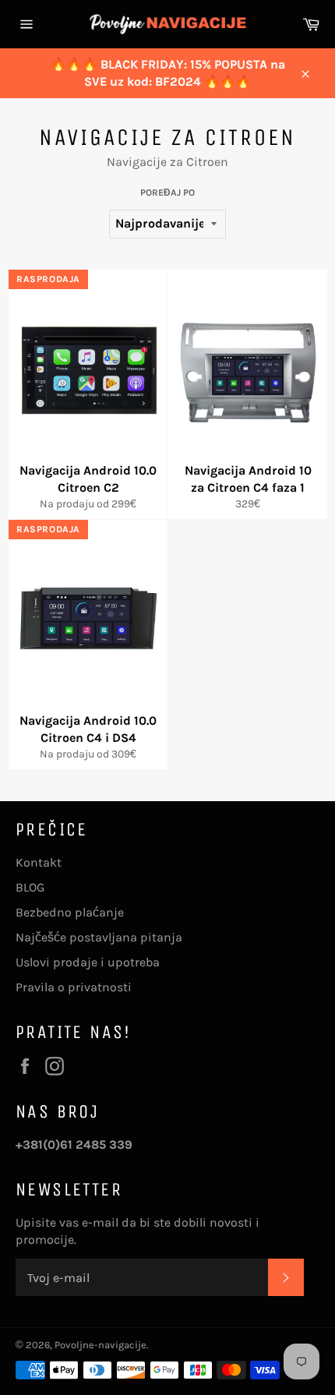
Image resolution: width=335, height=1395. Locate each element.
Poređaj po (167, 192)
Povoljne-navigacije (100, 1345)
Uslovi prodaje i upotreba (88, 962)
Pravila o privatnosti (74, 987)
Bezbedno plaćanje (70, 912)
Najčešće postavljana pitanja (99, 937)
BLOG (30, 887)
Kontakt (39, 862)
